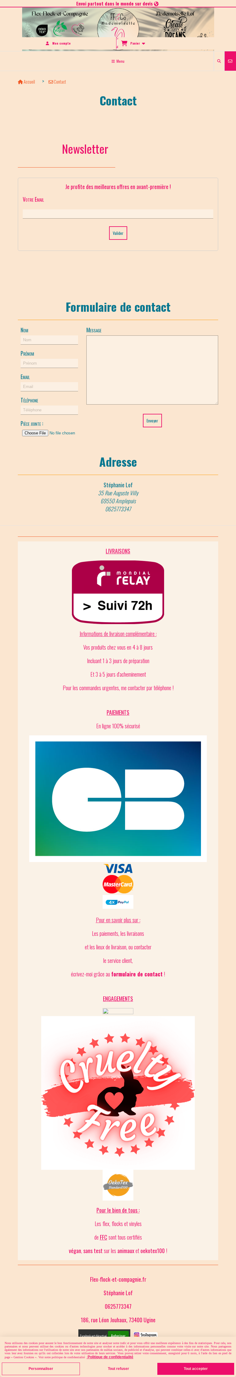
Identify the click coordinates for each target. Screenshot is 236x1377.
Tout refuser (118, 1369)
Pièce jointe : (32, 423)
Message (93, 330)
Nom (24, 330)
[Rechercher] (219, 61)
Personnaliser (41, 1369)
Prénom (27, 353)
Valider (118, 233)
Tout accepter (196, 1369)
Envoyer (152, 420)
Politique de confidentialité (110, 1357)
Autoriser (118, 1336)
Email (25, 377)
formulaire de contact (137, 974)
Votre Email (33, 199)
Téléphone (29, 400)
